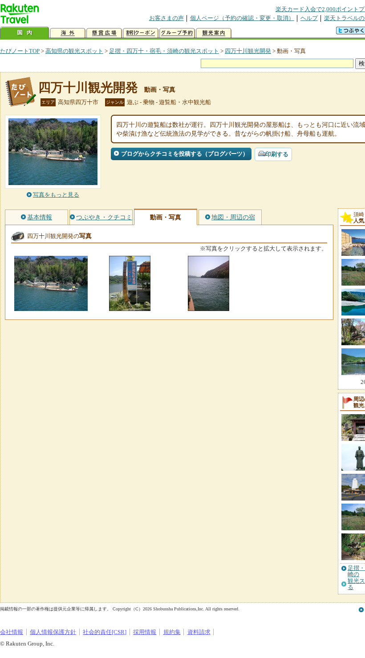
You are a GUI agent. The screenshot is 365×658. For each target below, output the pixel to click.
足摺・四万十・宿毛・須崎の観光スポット (164, 51)
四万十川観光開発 (248, 51)
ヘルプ (309, 18)
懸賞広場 (104, 33)
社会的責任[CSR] (104, 632)
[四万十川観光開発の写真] (51, 307)
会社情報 (11, 632)
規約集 (172, 632)
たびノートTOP (20, 51)
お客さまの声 (166, 18)
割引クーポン (140, 33)
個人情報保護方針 (53, 632)
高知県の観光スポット (74, 51)
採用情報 (144, 632)
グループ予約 (177, 33)
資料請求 (199, 632)
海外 (67, 33)
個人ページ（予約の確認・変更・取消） (242, 18)
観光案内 (213, 33)
